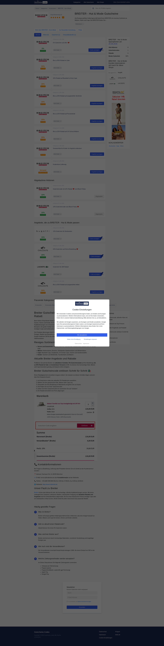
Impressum (86, 343)
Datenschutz (78, 343)
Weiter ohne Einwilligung (73, 339)
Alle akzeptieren (82, 335)
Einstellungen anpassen (90, 339)
